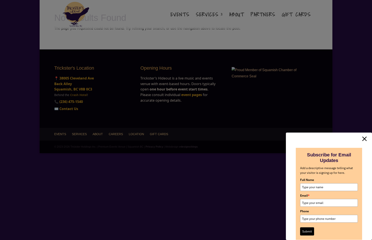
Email (305, 195)
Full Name (307, 180)
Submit (307, 231)
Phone (304, 211)
